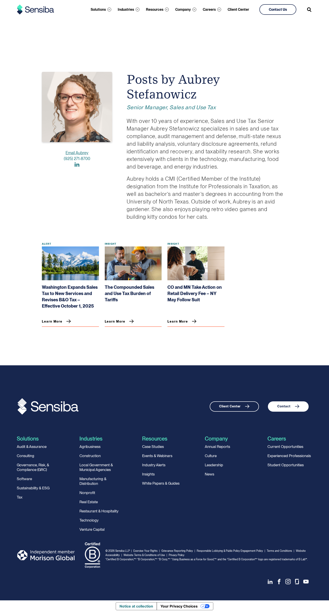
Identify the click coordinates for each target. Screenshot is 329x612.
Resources (154, 9)
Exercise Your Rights (145, 550)
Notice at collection (136, 606)
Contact (284, 406)
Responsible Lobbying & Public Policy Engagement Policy (230, 550)
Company (183, 9)
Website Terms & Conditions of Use (144, 555)
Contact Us (278, 9)
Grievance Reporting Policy (177, 550)
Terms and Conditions (279, 550)
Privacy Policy (176, 555)
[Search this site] (309, 9)
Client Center (238, 9)
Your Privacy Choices (179, 606)
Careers (209, 9)
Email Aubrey (77, 152)
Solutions (98, 9)
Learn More (52, 321)
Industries (126, 9)
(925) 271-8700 (77, 158)
